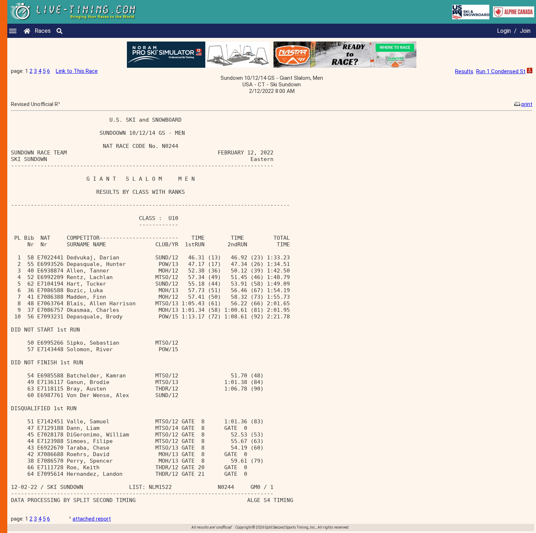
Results (464, 71)
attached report (92, 519)
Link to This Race (77, 71)
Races (43, 30)
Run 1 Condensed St (500, 71)
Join (525, 30)
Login (504, 30)
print (526, 104)
